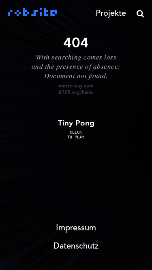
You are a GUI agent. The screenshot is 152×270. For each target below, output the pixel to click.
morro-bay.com (76, 86)
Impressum (76, 228)
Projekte (111, 14)
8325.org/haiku (76, 92)
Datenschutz (76, 246)
